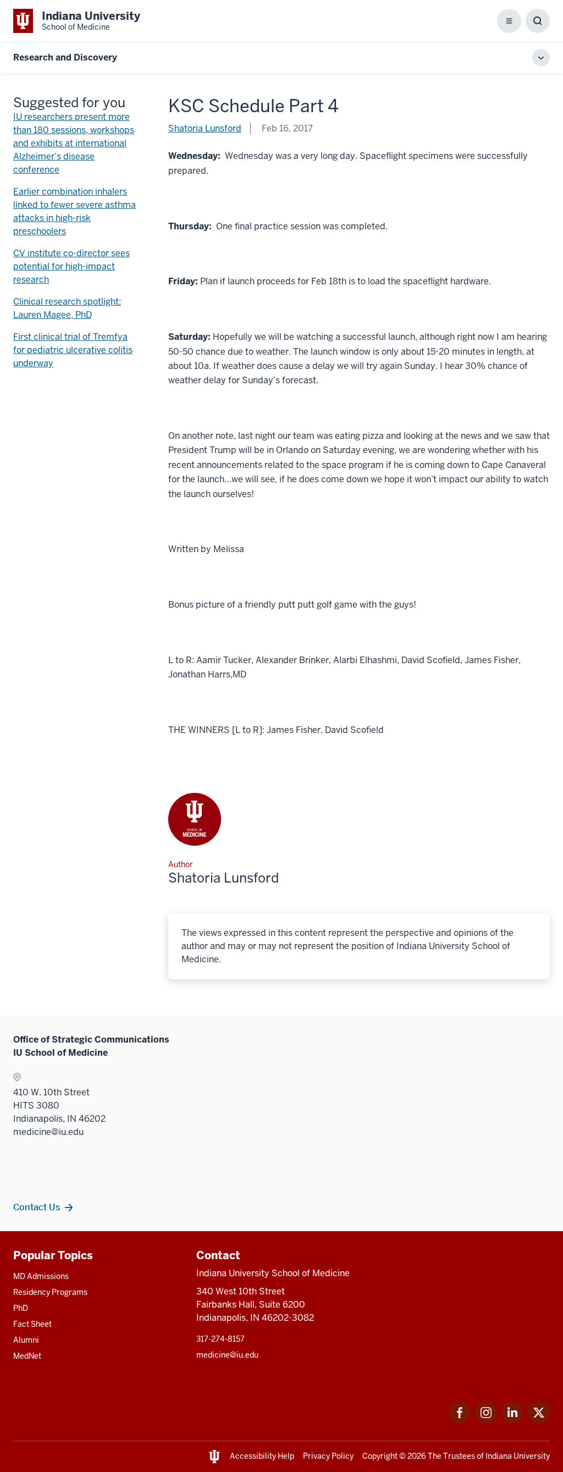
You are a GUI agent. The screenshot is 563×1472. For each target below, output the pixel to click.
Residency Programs (50, 1292)
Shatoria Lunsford (204, 128)
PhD (20, 1308)
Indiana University (517, 1456)
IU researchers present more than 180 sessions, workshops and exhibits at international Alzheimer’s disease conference (73, 143)
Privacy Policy (328, 1456)
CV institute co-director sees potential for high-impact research (71, 266)
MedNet (27, 1356)
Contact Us (36, 1206)
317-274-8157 (220, 1339)
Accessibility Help (262, 1456)
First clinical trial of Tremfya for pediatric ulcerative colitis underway (73, 350)
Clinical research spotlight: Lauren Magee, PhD (67, 308)
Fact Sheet (32, 1324)
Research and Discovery (65, 57)
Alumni (26, 1340)
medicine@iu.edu (227, 1355)
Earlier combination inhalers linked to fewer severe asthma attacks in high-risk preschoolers (74, 211)
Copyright (380, 1456)
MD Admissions (41, 1276)
